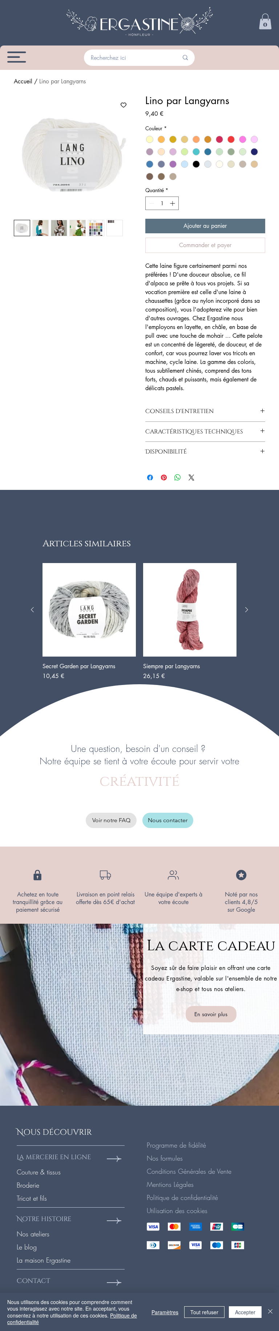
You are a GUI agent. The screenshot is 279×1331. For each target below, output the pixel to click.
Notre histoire (44, 1219)
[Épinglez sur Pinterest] (163, 477)
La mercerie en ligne (54, 1157)
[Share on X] (191, 477)
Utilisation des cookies (177, 1210)
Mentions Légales (170, 1184)
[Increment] (173, 203)
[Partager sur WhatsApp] (177, 477)
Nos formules (165, 1158)
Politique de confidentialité (182, 1197)
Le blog (27, 1247)
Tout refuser (204, 1312)
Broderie (28, 1185)
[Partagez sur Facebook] (150, 477)
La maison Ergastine (43, 1260)
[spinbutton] (162, 203)
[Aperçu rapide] (89, 610)
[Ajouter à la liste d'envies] (123, 105)
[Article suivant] (246, 609)
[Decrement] (150, 203)
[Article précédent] (32, 609)
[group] (139, 622)
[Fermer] (270, 1312)
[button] (265, 21)
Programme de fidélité (176, 1145)
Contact (33, 1281)
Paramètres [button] (164, 1312)
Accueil (23, 81)
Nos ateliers (33, 1233)
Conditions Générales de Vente (189, 1171)
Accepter (245, 1312)
